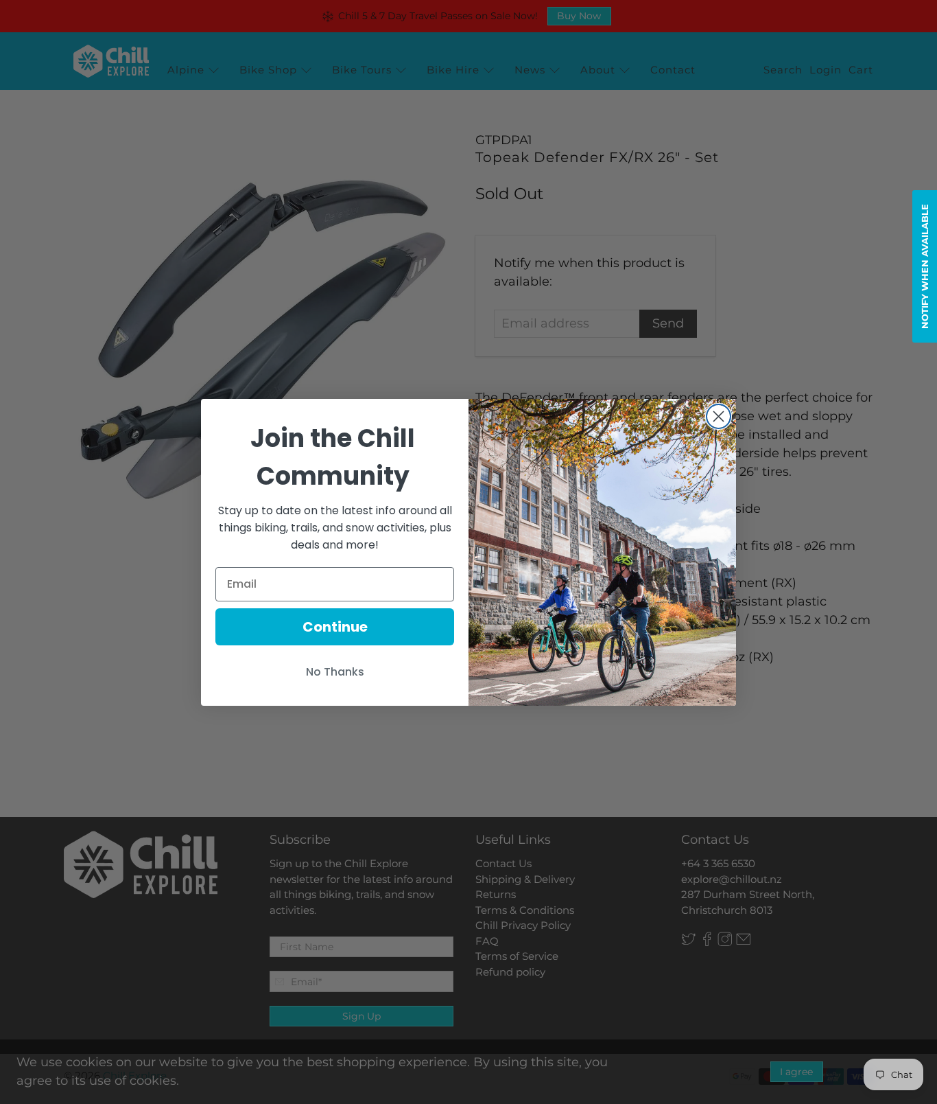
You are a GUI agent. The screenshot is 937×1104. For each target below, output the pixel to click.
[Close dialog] (719, 416)
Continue (335, 626)
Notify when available (924, 266)
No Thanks (335, 672)
